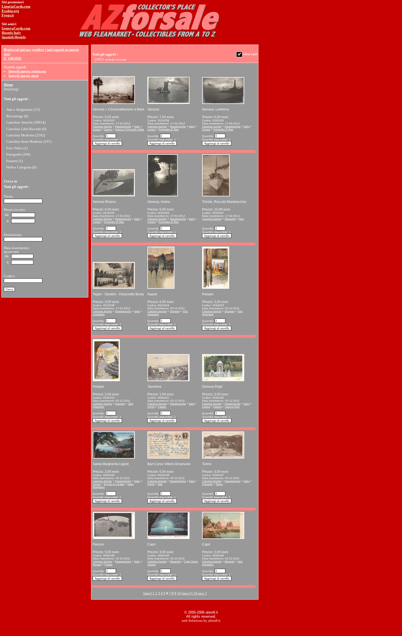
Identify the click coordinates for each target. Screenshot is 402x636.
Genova (108, 129)
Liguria (97, 129)
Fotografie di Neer (169, 129)
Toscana (97, 564)
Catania (162, 406)
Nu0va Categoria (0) (21, 167)
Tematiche (230, 218)
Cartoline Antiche (102, 126)
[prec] (147, 593)
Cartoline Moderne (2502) (25, 135)
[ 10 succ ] (198, 593)
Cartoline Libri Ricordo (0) (26, 129)
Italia (137, 126)
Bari (160, 484)
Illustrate (174, 311)
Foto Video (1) (17, 148)
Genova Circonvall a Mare (129, 129)
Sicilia (151, 406)
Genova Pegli (232, 406)
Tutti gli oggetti (16, 99)
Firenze (108, 564)
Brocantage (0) (17, 116)
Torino (219, 484)
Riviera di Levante (114, 484)
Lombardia (98, 314)
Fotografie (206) (18, 154)
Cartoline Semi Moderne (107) (28, 141)
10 (179, 593)
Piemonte (207, 484)
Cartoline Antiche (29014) (25, 122)
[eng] (14, 89)
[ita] (7, 89)
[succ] (186, 593)
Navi (241, 218)
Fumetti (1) (14, 161)
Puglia (151, 484)
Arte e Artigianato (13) (23, 109)
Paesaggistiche (123, 126)
